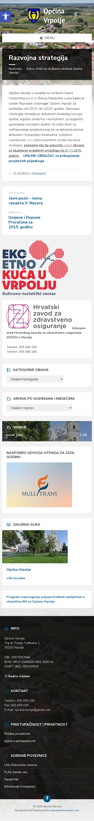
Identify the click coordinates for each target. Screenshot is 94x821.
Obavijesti (39, 173)
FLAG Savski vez (15, 772)
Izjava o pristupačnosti (19, 741)
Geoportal (11, 779)
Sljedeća (15, 212)
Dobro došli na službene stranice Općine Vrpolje (46, 71)
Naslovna (15, 69)
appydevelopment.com (64, 810)
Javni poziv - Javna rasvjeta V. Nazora (26, 201)
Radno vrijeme (19, 676)
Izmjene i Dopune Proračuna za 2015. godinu (24, 222)
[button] (5, 16)
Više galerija (16, 578)
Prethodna (17, 193)
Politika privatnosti (17, 734)
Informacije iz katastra (19, 786)
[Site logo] (47, 24)
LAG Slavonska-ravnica (20, 765)
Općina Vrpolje (19, 569)
